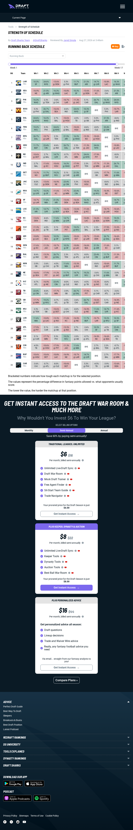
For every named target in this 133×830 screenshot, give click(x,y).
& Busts (18, 720)
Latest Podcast (11, 729)
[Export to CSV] (123, 46)
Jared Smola (69, 40)
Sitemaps (24, 815)
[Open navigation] (122, 6)
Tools (10, 27)
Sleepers (7, 715)
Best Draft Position (12, 724)
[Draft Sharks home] (18, 6)
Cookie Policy (52, 815)
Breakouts (8, 720)
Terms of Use (36, 815)
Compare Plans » (66, 680)
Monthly (29, 430)
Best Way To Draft (12, 711)
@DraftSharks (40, 40)
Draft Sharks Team (20, 40)
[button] (79, 468)
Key (116, 46)
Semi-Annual (66, 430)
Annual (104, 430)
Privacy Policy (10, 815)
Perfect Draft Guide (13, 706)
